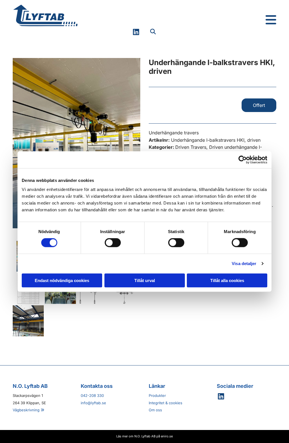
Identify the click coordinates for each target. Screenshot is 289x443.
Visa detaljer (244, 263)
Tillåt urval (144, 280)
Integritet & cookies (165, 403)
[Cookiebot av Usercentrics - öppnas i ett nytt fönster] (242, 160)
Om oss (155, 410)
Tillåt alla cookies (227, 280)
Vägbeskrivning (28, 410)
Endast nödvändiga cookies (62, 280)
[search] (153, 32)
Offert (259, 105)
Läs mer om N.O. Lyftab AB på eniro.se (144, 436)
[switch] (113, 242)
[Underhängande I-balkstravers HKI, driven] (76, 143)
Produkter (157, 395)
